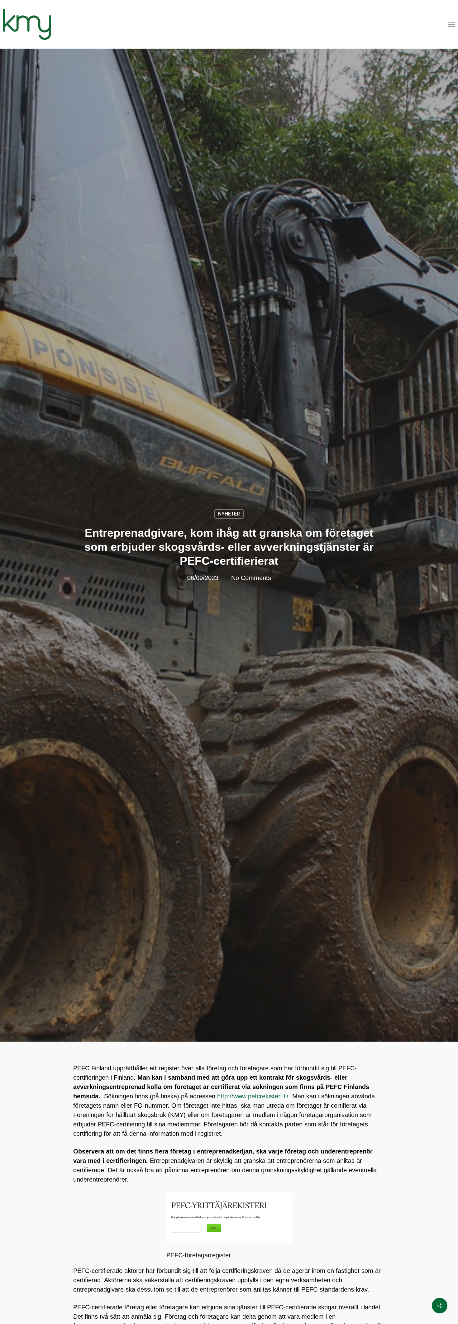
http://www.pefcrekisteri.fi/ (253, 1096)
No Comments (251, 577)
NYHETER (229, 514)
